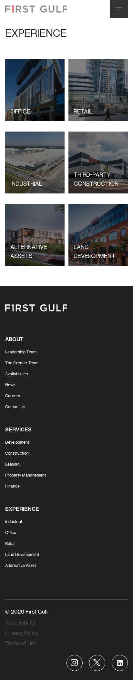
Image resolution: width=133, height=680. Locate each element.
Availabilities (16, 373)
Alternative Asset (20, 565)
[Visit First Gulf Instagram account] (74, 663)
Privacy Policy (21, 633)
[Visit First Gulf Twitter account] (97, 663)
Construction (17, 453)
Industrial (13, 521)
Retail (10, 543)
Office (10, 532)
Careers (12, 395)
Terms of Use (20, 643)
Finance (12, 486)
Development (17, 442)
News (10, 384)
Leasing (12, 464)
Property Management (25, 475)
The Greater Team (21, 362)
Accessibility (20, 622)
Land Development (22, 554)
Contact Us (15, 406)
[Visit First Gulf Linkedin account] (120, 663)
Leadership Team (20, 352)
